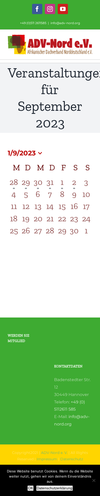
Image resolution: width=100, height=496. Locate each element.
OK (30, 488)
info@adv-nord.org (65, 23)
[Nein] (93, 480)
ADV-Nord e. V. (54, 452)
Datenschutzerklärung (54, 488)
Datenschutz (71, 459)
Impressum (47, 459)
